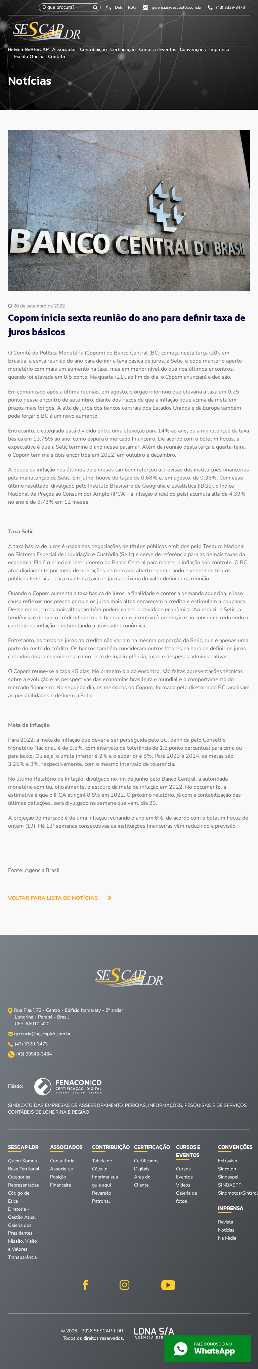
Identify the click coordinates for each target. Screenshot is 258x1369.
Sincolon (227, 1169)
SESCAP (40, 49)
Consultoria (62, 1161)
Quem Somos (22, 1161)
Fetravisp (227, 1161)
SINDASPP (230, 1185)
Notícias (226, 1230)
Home (20, 49)
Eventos (184, 1177)
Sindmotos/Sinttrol (238, 1193)
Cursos (183, 1169)
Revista (225, 1222)
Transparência (22, 1257)
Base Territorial (23, 1169)
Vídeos (183, 1185)
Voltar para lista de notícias (53, 898)
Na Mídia (227, 1238)
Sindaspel (228, 1177)
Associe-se (61, 1169)
